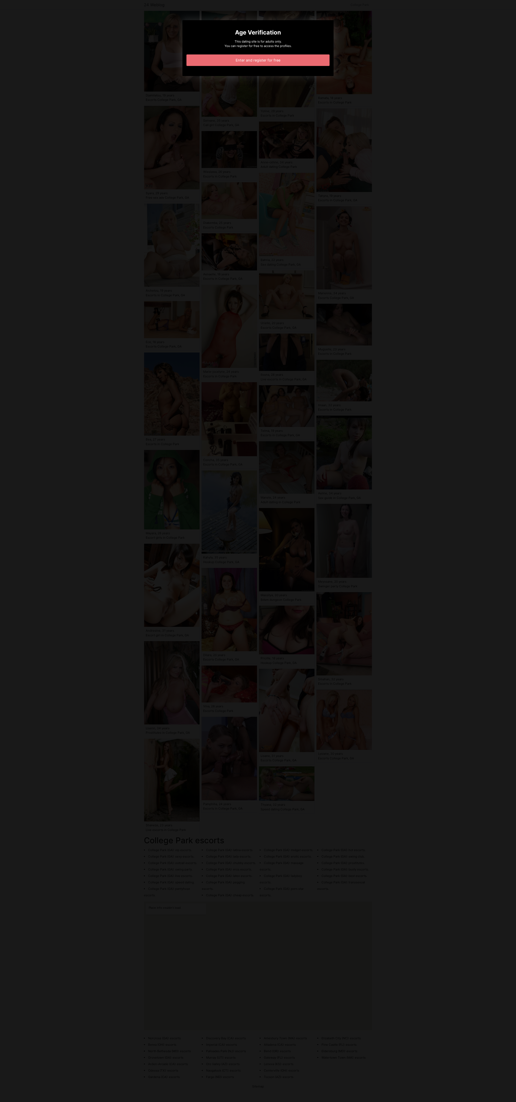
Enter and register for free (258, 60)
